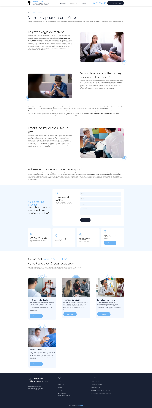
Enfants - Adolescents (38, 12)
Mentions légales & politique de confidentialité (64, 394)
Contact (60, 390)
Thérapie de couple (95, 381)
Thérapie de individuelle (96, 384)
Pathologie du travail (95, 387)
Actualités (83, 3)
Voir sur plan (110, 243)
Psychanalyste (62, 3)
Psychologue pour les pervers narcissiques (101, 393)
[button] (73, 3)
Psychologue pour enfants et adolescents (100, 390)
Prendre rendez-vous (116, 3)
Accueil (30, 12)
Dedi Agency (81, 405)
